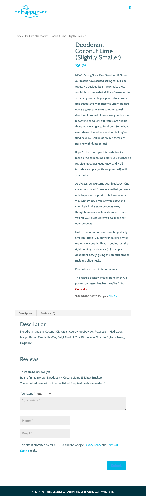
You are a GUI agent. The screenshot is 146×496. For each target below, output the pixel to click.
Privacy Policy (92, 445)
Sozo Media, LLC (89, 491)
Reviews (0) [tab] (48, 313)
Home (18, 36)
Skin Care (29, 36)
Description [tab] (25, 313)
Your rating (27, 393)
